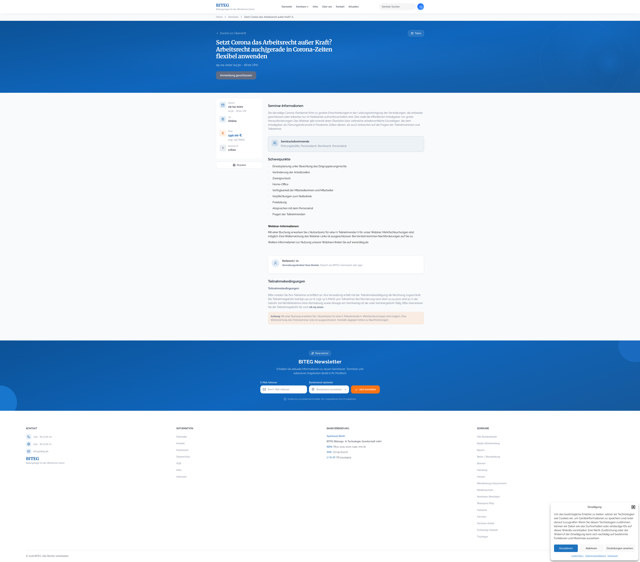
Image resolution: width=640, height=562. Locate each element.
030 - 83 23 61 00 (42, 436)
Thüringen (482, 536)
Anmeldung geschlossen (236, 75)
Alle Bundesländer (487, 436)
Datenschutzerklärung (595, 556)
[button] (633, 507)
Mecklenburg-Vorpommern (491, 483)
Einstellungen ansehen (620, 548)
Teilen (418, 33)
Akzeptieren (566, 548)
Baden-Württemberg (488, 443)
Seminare (301, 6)
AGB (178, 463)
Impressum (613, 556)
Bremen (481, 463)
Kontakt (340, 6)
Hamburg (482, 470)
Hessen (481, 476)
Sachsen (481, 516)
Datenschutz (183, 456)
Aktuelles (353, 6)
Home (219, 17)
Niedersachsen (485, 490)
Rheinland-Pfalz (485, 503)
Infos (315, 6)
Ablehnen (591, 548)
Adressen (181, 476)
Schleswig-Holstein (487, 530)
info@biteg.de (40, 451)
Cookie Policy (577, 556)
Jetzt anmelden (367, 389)
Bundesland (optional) (321, 382)
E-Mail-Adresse (268, 382)
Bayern (481, 450)
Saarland (482, 510)
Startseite (287, 6)
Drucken (241, 165)
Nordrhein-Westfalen (488, 496)
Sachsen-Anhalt (485, 523)
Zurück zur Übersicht (233, 33)
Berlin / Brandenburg (488, 456)
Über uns (327, 6)
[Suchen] (420, 6)
